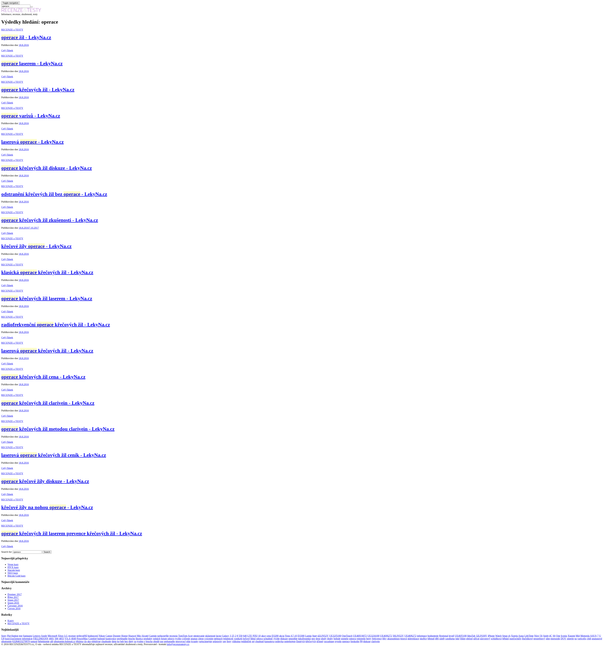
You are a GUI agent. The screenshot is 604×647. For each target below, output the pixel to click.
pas (161, 641)
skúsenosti (210, 635)
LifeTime (529, 635)
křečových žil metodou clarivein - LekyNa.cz (58, 429)
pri (253, 641)
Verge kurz (13, 564)
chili (589, 638)
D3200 (275, 635)
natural (34, 641)
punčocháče (515, 638)
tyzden (140, 641)
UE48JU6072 (360, 635)
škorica (139, 638)
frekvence (377, 638)
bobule (337, 638)
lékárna (79, 641)
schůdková (496, 638)
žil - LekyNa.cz (26, 37)
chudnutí (259, 641)
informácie (27, 638)
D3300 (301, 635)
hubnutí (101, 638)
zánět (442, 638)
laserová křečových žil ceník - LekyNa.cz (53, 455)
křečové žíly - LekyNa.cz (36, 246)
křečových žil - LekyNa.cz (37, 89)
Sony (3, 635)
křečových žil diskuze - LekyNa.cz (46, 168)
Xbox (61, 635)
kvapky (195, 641)
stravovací (181, 641)
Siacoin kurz (14, 570)
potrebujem (289, 641)
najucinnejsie (205, 641)
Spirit (545, 635)
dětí (437, 638)
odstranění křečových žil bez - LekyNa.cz (54, 194)
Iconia (564, 635)
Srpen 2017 (13, 600)
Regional (443, 635)
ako (89, 641)
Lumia (308, 635)
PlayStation (12, 635)
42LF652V (323, 635)
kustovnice (111, 638)
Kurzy (11, 620)
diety (131, 641)
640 (245, 635)
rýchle (277, 638)
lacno (218, 635)
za (135, 641)
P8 (361, 641)
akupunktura (393, 638)
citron (201, 638)
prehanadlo (169, 641)
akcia (281, 635)
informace (422, 635)
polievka (279, 641)
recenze (72, 635)
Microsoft (52, 635)
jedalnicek (228, 638)
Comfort (92, 638)
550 (240, 635)
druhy (330, 638)
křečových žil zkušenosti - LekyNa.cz (49, 220)
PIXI (255, 635)
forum (164, 638)
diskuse (367, 641)
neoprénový (539, 638)
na (575, 638)
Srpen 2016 (13, 603)
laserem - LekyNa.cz (32, 63)
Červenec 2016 (15, 605)
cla (85, 641)
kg (118, 641)
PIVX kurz (13, 567)
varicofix (581, 638)
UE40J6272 (386, 635)
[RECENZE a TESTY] (21, 11)
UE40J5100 (461, 635)
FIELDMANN (40, 638)
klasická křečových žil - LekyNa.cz (47, 272)
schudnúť (268, 638)
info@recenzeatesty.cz (178, 644)
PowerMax (82, 638)
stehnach (218, 638)
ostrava (352, 638)
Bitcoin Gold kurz (16, 575)
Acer (190, 635)
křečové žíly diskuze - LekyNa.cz (45, 481)
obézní (469, 638)
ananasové (597, 638)
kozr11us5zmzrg (13, 638)
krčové (246, 638)
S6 (554, 635)
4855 (61, 638)
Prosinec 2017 (15, 594)
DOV (563, 638)
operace (346, 641)
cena (268, 635)
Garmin (153, 635)
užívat (476, 638)
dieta (114, 641)
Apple (44, 635)
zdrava (259, 638)
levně (451, 635)
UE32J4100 (373, 635)
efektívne (96, 641)
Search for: (6, 552)
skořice (423, 638)
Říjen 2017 (13, 597)
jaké (457, 638)
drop (318, 638)
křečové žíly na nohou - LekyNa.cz (47, 507)
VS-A (67, 638)
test (20, 635)
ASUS (593, 635)
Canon (109, 635)
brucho (131, 638)
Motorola (585, 635)
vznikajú (238, 638)
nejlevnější (81, 635)
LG (66, 635)
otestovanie (198, 635)
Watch (498, 635)
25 (233, 635)
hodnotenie (433, 635)
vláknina (236, 641)
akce (263, 635)
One (558, 635)
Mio (139, 635)
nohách (156, 638)
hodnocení (93, 635)
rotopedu (361, 638)
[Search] (31, 6)
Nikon (102, 635)
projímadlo (122, 638)
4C (550, 635)
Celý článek (7, 50)
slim (548, 638)
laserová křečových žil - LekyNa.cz (47, 350)
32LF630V (481, 635)
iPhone (491, 635)
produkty (147, 638)
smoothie (292, 638)
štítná (253, 638)
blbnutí (431, 638)
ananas (194, 638)
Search (47, 552)
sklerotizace (413, 638)
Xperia (514, 635)
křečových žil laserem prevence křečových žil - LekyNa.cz (71, 533)
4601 (51, 638)
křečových (310, 641)
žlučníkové (527, 638)
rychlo (178, 638)
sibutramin (6, 641)
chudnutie (106, 641)
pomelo (344, 638)
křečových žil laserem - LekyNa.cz (46, 298)
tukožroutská (304, 638)
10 (259, 635)
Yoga (287, 635)
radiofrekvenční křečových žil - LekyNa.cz (55, 324)
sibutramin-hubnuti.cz (64, 641)
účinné (319, 641)
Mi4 (578, 635)
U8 (2, 638)
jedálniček (246, 641)
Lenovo (36, 635)
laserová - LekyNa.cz (32, 142)
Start (314, 635)
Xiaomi (571, 635)
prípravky (217, 641)
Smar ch (506, 635)
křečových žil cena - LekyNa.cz (43, 377)
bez (126, 641)
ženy (229, 641)
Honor (124, 635)
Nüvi (536, 635)
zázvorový (485, 638)
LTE (249, 635)
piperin (570, 638)
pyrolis (338, 641)
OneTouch (347, 635)
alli (51, 641)
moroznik (555, 638)
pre (224, 641)
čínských (300, 641)
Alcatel (144, 635)
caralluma (450, 638)
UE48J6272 (410, 635)
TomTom (182, 635)
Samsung (27, 635)
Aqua (521, 635)
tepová (403, 638)
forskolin (354, 641)
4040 (73, 638)
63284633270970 (21, 641)
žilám (462, 638)
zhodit (156, 641)
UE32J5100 (335, 635)
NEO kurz (13, 573)
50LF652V (398, 635)
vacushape (329, 641)
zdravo (171, 638)
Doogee (117, 635)
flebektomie (44, 641)
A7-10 (294, 635)
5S (541, 635)
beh (122, 641)
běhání (505, 638)
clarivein (375, 641)
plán (188, 641)
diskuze (284, 638)
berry (368, 638)
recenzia (173, 635)
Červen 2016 (14, 608)
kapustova (269, 641)
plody (324, 638)
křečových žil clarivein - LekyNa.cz (47, 403)
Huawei (132, 635)
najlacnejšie (163, 635)
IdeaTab (471, 635)
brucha (149, 641)
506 (56, 638)
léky (384, 638)
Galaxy (225, 635)
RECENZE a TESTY (12, 29)
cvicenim (208, 638)
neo (313, 638)
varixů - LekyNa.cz (30, 116)
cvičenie (186, 638)
